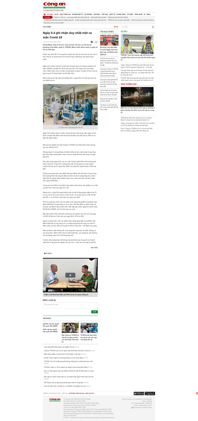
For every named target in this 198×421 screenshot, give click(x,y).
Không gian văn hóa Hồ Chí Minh (118, 17)
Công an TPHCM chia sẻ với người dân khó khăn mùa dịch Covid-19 (67, 350)
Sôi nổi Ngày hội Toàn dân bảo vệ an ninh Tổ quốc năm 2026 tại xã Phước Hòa (109, 93)
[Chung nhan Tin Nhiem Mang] (142, 407)
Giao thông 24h (65, 14)
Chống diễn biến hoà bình (98, 17)
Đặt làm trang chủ (52, 393)
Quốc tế (112, 14)
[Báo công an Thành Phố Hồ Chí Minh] (54, 5)
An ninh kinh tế (77, 14)
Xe (144, 14)
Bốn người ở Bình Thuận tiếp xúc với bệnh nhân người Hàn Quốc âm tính (69, 377)
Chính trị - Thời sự (59, 17)
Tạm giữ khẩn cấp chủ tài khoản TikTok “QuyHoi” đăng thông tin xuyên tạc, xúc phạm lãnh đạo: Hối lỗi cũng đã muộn (137, 73)
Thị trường (88, 14)
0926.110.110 (80, 393)
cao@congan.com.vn (145, 405)
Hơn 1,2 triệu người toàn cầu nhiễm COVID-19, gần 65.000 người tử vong (68, 371)
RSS (116, 26)
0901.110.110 (89, 393)
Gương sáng (121, 14)
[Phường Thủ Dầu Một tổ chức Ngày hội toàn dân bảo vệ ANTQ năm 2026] (109, 40)
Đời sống (97, 14)
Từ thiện (130, 14)
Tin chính (50, 14)
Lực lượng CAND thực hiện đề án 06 (78, 17)
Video (148, 14)
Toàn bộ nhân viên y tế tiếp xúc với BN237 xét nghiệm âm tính (65, 386)
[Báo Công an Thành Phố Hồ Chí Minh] (44, 13)
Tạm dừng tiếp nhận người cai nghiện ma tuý (59, 347)
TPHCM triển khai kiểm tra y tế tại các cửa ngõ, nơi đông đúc (89, 337)
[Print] (96, 42)
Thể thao (104, 14)
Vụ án (56, 14)
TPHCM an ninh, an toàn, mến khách (119, 20)
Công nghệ (138, 14)
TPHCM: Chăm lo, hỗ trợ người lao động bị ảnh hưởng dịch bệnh (65, 367)
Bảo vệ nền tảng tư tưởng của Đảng (142, 20)
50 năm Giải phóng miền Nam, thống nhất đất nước (90, 20)
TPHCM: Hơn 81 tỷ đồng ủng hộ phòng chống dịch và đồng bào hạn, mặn (68, 361)
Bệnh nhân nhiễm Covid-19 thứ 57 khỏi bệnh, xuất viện (62, 354)
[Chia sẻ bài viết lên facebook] (92, 42)
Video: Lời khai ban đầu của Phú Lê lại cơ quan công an (66, 294)
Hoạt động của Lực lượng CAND (53, 22)
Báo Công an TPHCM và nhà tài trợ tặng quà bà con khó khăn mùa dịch (70, 337)
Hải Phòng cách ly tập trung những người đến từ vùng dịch (63, 382)
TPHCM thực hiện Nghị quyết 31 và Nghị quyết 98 (58, 20)
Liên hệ (64, 393)
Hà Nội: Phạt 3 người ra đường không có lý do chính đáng (63, 358)
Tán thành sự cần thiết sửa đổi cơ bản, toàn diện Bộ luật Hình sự (109, 107)
